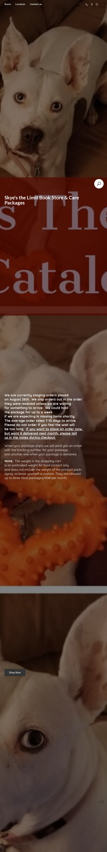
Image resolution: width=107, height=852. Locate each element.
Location (20, 4)
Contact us (36, 4)
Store (7, 4)
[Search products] (98, 183)
